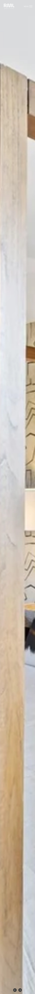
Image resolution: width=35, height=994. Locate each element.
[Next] (20, 990)
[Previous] (15, 990)
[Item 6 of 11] (17, 497)
